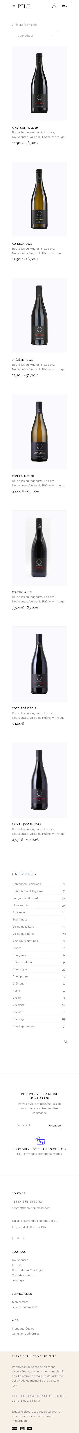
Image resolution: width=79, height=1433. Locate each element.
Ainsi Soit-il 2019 (25, 127)
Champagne (20, 976)
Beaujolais (19, 955)
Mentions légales (23, 1328)
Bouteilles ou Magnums (27, 132)
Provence (18, 912)
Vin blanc (58, 253)
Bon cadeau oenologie (27, 884)
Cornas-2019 (22, 592)
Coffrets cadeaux (23, 1275)
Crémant (18, 983)
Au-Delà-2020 (22, 243)
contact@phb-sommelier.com (31, 1208)
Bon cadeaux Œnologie (27, 1270)
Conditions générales (26, 1333)
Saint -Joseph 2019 (26, 824)
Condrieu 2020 (23, 476)
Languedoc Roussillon (26, 898)
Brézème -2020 (22, 359)
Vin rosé (17, 1012)
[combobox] (35, 35)
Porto (16, 990)
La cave (49, 132)
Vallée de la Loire (23, 926)
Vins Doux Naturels (25, 941)
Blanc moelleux (22, 962)
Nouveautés (20, 137)
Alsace (16, 948)
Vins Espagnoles (23, 1026)
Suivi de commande (24, 1307)
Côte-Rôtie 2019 (24, 708)
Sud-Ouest (19, 919)
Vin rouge (58, 137)
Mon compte (20, 1302)
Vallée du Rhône (40, 137)
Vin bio (16, 997)
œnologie (18, 1280)
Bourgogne (19, 969)
